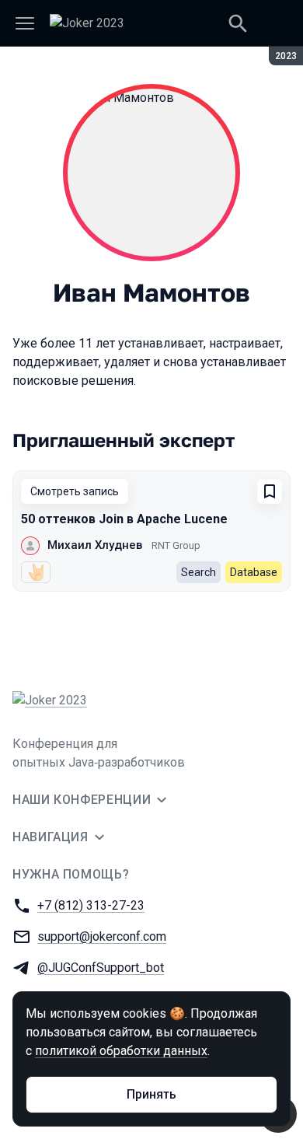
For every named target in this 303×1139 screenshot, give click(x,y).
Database (253, 572)
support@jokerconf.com (101, 936)
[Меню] (24, 23)
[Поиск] (237, 23)
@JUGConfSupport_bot (100, 967)
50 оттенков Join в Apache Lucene (124, 519)
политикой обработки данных (121, 1050)
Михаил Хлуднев (94, 545)
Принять (151, 1094)
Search (198, 572)
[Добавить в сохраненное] (269, 491)
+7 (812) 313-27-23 (91, 905)
